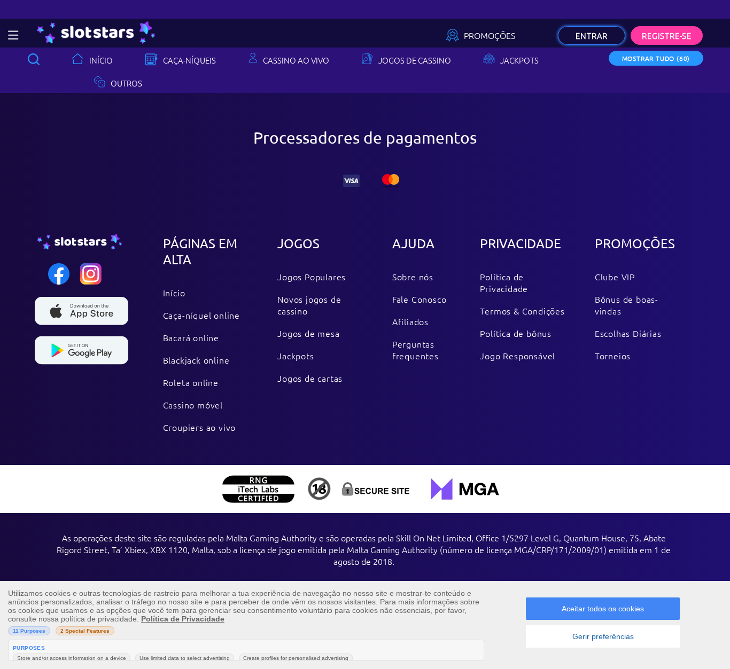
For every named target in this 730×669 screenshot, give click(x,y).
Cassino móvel (193, 405)
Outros (126, 83)
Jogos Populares (311, 276)
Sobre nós (412, 276)
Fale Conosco (419, 299)
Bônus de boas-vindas (626, 305)
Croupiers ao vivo (199, 427)
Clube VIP (615, 276)
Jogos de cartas (310, 378)
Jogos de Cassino (414, 60)
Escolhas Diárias (628, 333)
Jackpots (519, 60)
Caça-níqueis (189, 60)
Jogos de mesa (308, 333)
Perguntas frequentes (415, 349)
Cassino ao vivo (296, 60)
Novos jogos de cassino (309, 305)
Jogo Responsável (517, 355)
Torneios (613, 355)
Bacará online (191, 337)
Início (101, 60)
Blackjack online (196, 360)
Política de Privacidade (504, 282)
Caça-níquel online (201, 315)
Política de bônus (516, 333)
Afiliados (410, 321)
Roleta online (191, 382)
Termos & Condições (522, 311)
